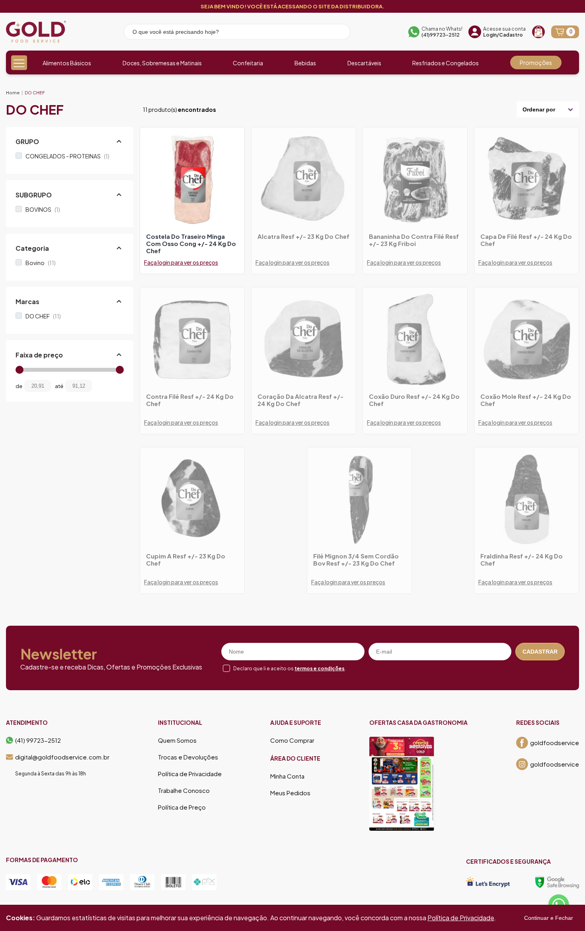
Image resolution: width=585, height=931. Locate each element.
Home (13, 92)
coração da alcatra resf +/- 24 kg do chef (300, 400)
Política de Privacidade (190, 773)
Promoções (536, 62)
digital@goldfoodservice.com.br (62, 757)
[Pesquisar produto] (338, 33)
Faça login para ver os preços (181, 262)
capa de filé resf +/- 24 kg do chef (526, 240)
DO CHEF (35, 92)
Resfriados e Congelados (445, 62)
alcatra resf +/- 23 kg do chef (303, 236)
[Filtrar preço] (104, 386)
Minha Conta (287, 776)
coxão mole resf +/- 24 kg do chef (525, 400)
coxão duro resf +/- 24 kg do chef (414, 400)
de (19, 386)
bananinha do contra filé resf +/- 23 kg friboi (414, 240)
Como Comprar (292, 740)
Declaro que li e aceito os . (289, 668)
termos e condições (319, 668)
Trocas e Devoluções (188, 757)
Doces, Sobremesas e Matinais (162, 62)
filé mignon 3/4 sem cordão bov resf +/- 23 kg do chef (356, 559)
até (59, 386)
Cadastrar (540, 651)
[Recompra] (538, 31)
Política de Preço (182, 807)
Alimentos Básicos (67, 62)
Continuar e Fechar (548, 918)
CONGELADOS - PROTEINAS (67, 156)
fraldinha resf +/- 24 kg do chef (521, 559)
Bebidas (305, 62)
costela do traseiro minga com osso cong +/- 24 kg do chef (191, 243)
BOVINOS (42, 209)
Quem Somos (177, 740)
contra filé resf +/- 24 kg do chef (190, 400)
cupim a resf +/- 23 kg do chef (185, 559)
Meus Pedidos (290, 792)
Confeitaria (248, 62)
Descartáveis (364, 62)
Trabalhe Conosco (184, 790)
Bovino (40, 262)
